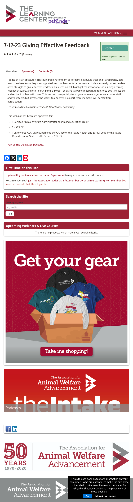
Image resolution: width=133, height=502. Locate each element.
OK (87, 496)
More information (105, 496)
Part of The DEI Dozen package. (25, 144)
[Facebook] (8, 428)
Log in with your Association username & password (35, 175)
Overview (11, 71)
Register (108, 47)
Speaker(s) (28, 71)
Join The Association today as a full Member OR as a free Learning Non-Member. (74, 180)
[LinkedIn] (14, 428)
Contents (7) (45, 71)
